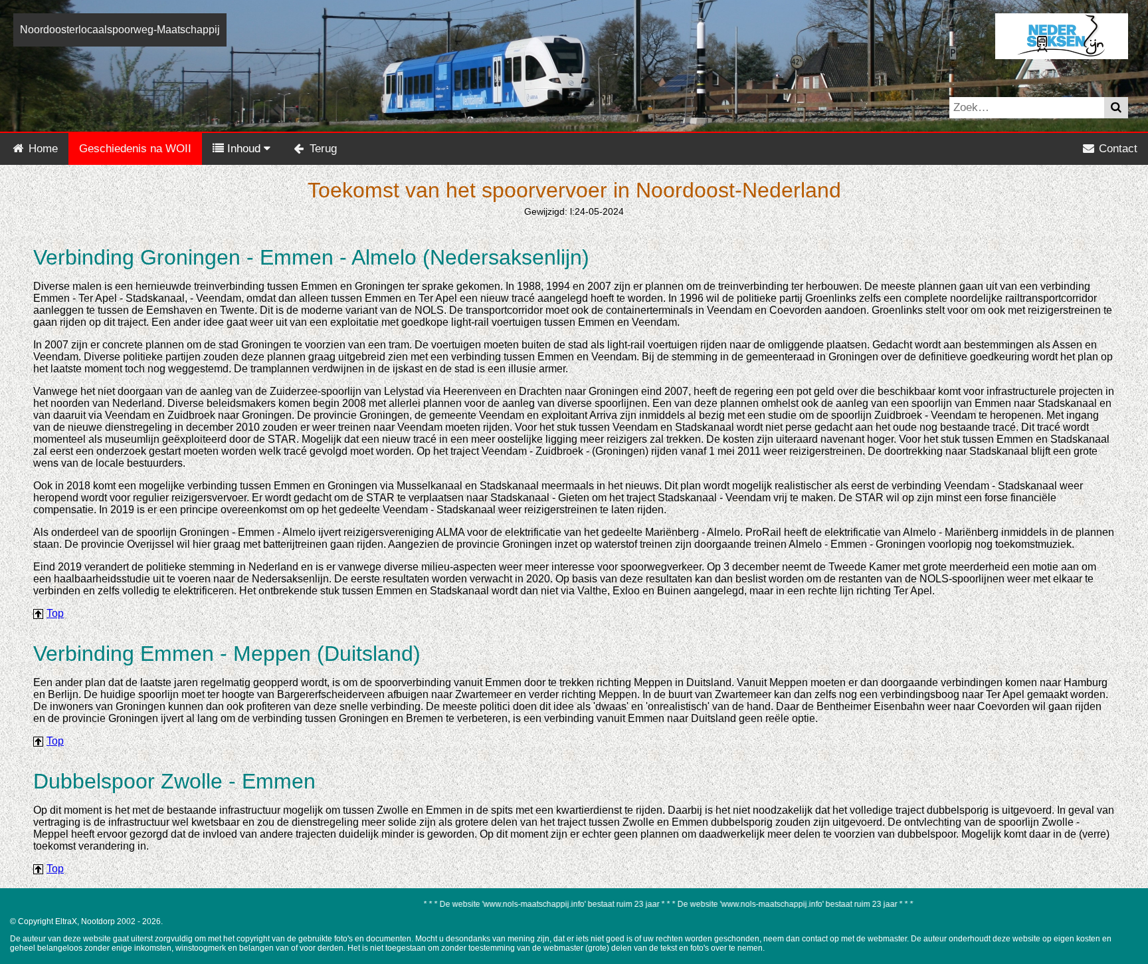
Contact (1116, 148)
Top (55, 613)
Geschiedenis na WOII (135, 148)
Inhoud (244, 148)
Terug (321, 148)
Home (41, 148)
